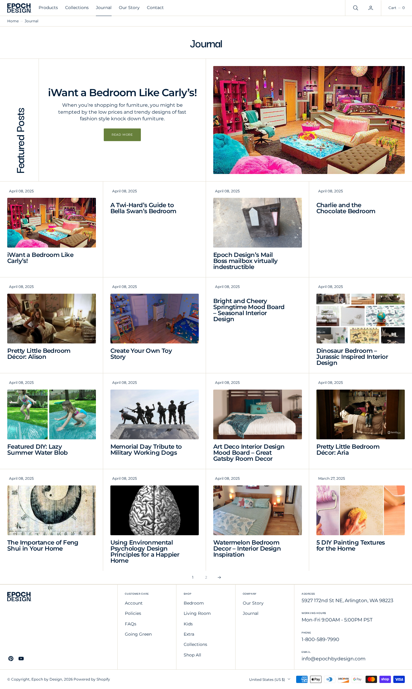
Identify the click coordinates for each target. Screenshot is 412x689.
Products (48, 7)
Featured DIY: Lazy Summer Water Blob (37, 450)
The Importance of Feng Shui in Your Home (42, 545)
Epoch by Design (46, 679)
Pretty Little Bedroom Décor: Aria (347, 450)
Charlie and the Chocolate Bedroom (346, 208)
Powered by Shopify (92, 679)
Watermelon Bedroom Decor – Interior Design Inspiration (247, 548)
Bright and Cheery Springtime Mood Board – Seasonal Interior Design (248, 310)
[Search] (355, 8)
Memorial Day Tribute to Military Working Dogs (146, 450)
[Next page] (219, 577)
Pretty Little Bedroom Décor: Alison (38, 354)
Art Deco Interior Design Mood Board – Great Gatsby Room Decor (249, 453)
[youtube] (21, 658)
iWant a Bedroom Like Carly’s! (40, 258)
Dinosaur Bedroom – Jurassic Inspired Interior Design (352, 357)
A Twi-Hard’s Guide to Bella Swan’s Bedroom (143, 208)
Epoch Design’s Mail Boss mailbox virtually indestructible (245, 261)
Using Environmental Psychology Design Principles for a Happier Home (144, 551)
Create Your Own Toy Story (141, 354)
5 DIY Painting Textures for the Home (350, 545)
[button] (371, 8)
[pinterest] (10, 658)
